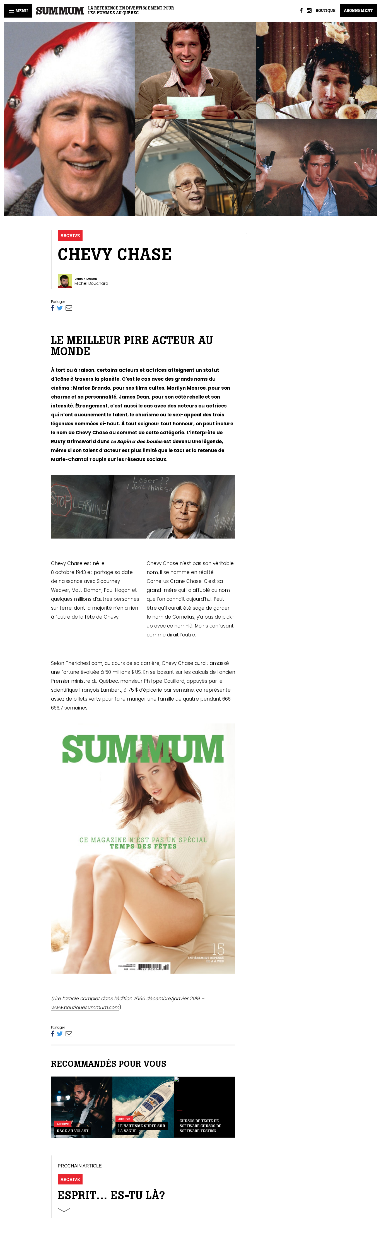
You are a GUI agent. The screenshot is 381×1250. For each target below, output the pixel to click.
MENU (21, 10)
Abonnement (358, 10)
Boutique (326, 10)
